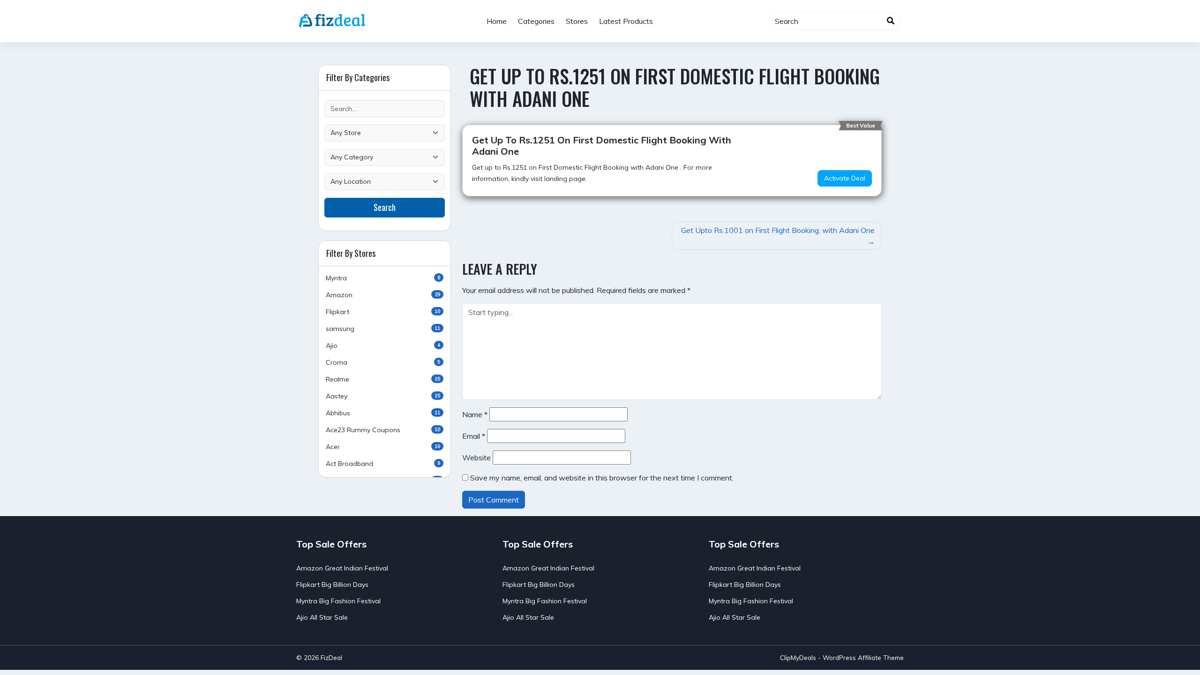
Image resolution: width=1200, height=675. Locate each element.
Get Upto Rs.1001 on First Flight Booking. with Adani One (778, 230)
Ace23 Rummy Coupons (383, 430)
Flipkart (383, 312)
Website (476, 457)
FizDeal (331, 657)
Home (497, 21)
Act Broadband (383, 463)
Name (475, 414)
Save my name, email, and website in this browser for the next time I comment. (602, 477)
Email (473, 436)
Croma (383, 362)
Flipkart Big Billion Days (332, 584)
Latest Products (626, 21)
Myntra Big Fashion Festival (338, 601)
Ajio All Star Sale (322, 617)
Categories (536, 21)
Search (385, 207)
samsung (383, 328)
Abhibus (383, 413)
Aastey (383, 396)
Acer (383, 446)
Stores (577, 21)
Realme (383, 379)
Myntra (383, 278)
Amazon (383, 295)
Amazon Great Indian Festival (342, 568)
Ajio (383, 345)
